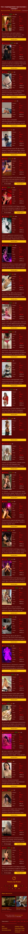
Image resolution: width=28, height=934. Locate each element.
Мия (5, 703)
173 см (20, 534)
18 (19, 74)
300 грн (21, 54)
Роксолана (7, 674)
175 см (20, 76)
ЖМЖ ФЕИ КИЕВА (9, 588)
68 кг (20, 796)
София (6, 331)
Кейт (5, 847)
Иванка (6, 245)
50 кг (20, 107)
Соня (22, 921)
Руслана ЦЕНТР (13, 921)
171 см (20, 105)
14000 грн (21, 743)
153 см (20, 448)
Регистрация (4, 928)
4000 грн (21, 285)
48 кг (20, 136)
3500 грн (21, 801)
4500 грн (21, 455)
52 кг (20, 21)
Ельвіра (6, 443)
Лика (5, 187)
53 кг (20, 252)
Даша (5, 72)
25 (19, 363)
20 (19, 16)
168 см (20, 163)
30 (19, 792)
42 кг (20, 338)
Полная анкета (14, 39)
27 (19, 420)
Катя (5, 530)
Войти (3, 926)
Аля (5, 645)
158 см (20, 220)
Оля (5, 761)
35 (19, 45)
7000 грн (21, 227)
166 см (20, 736)
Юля (5, 819)
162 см (20, 679)
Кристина (7, 43)
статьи (23, 930)
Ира (24, 921)
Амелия (6, 14)
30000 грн (21, 112)
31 (19, 821)
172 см (20, 18)
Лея (5, 360)
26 (19, 392)
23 (19, 619)
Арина (6, 274)
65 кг (20, 49)
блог (20, 930)
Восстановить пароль (6, 930)
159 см (20, 394)
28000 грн (21, 429)
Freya (5, 418)
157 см (20, 336)
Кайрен (6, 617)
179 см (20, 249)
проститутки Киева (19, 915)
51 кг (20, 537)
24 (19, 132)
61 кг (20, 825)
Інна (5, 129)
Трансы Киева (18, 928)
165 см (20, 47)
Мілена (6, 472)
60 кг (20, 623)
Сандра (6, 303)
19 (19, 103)
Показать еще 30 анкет (14, 881)
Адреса (21, 926)
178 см (20, 423)
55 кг (20, 78)
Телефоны (17, 926)
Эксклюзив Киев (9, 101)
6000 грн (21, 141)
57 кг (20, 280)
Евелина (6, 389)
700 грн (21, 83)
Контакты (23, 931)
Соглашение (17, 931)
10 (19, 888)
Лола (5, 790)
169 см (20, 307)
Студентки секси (9, 732)
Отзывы (22, 928)
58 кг (20, 396)
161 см (20, 365)
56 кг (20, 450)
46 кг (20, 309)
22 (19, 648)
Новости (16, 930)
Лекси (5, 158)
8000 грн (21, 25)
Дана (18, 921)
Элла (5, 559)
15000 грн (21, 599)
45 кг (20, 739)
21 (19, 446)
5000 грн (21, 372)
